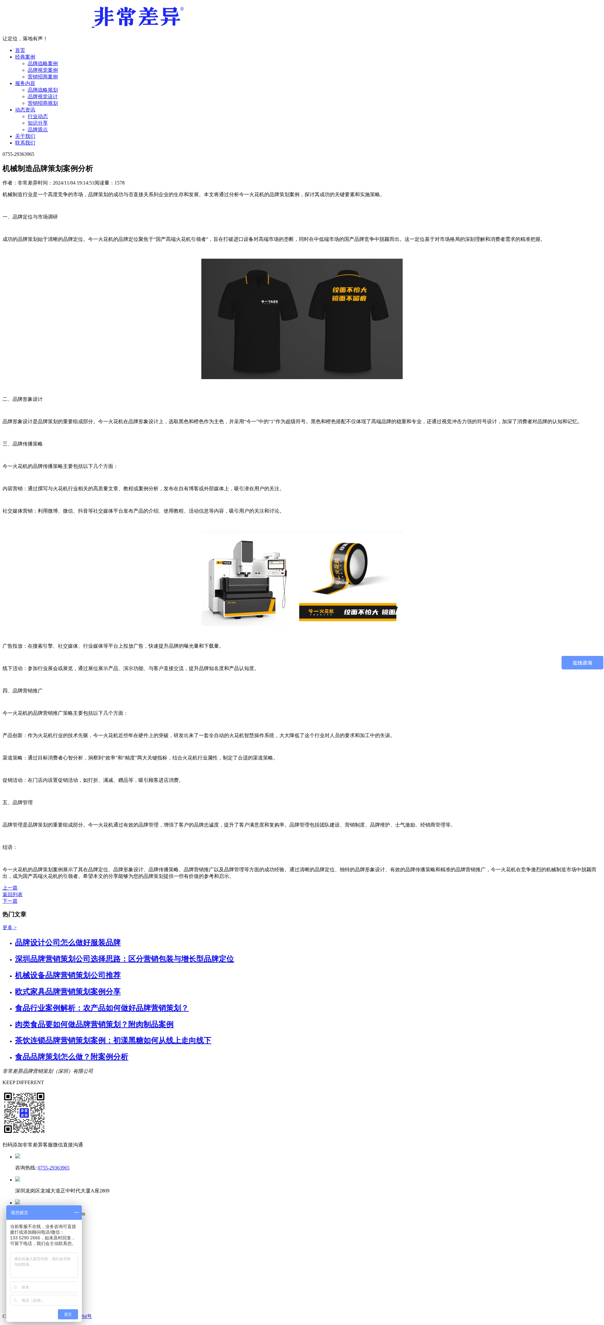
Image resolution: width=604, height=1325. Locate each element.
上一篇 (10, 887)
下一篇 (10, 901)
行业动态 (38, 116)
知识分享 (38, 123)
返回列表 (13, 894)
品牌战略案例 (43, 63)
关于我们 (25, 136)
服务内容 (25, 83)
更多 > (10, 927)
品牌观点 (38, 129)
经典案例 (25, 57)
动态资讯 (25, 109)
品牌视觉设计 (43, 96)
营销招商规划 (43, 103)
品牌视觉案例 (43, 70)
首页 (20, 50)
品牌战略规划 (43, 90)
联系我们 (25, 142)
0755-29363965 (54, 1167)
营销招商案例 (43, 76)
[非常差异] (93, 22)
